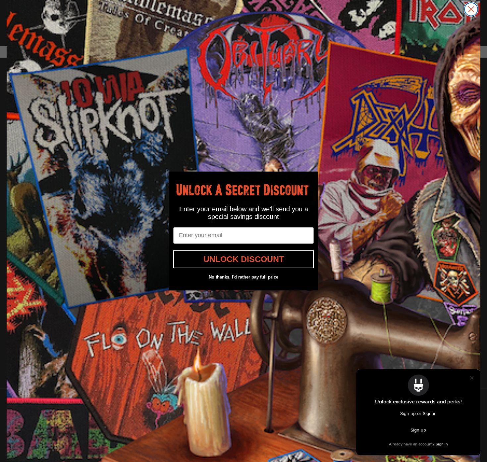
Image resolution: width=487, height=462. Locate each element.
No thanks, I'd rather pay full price (243, 277)
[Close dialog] (471, 9)
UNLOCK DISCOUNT (243, 259)
